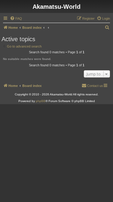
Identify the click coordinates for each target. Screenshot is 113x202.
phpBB (41, 101)
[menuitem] (16, 18)
